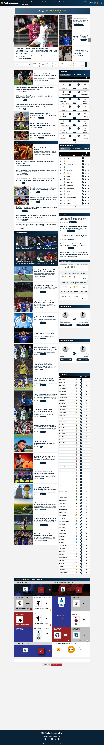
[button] (23, 2)
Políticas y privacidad (60, 743)
